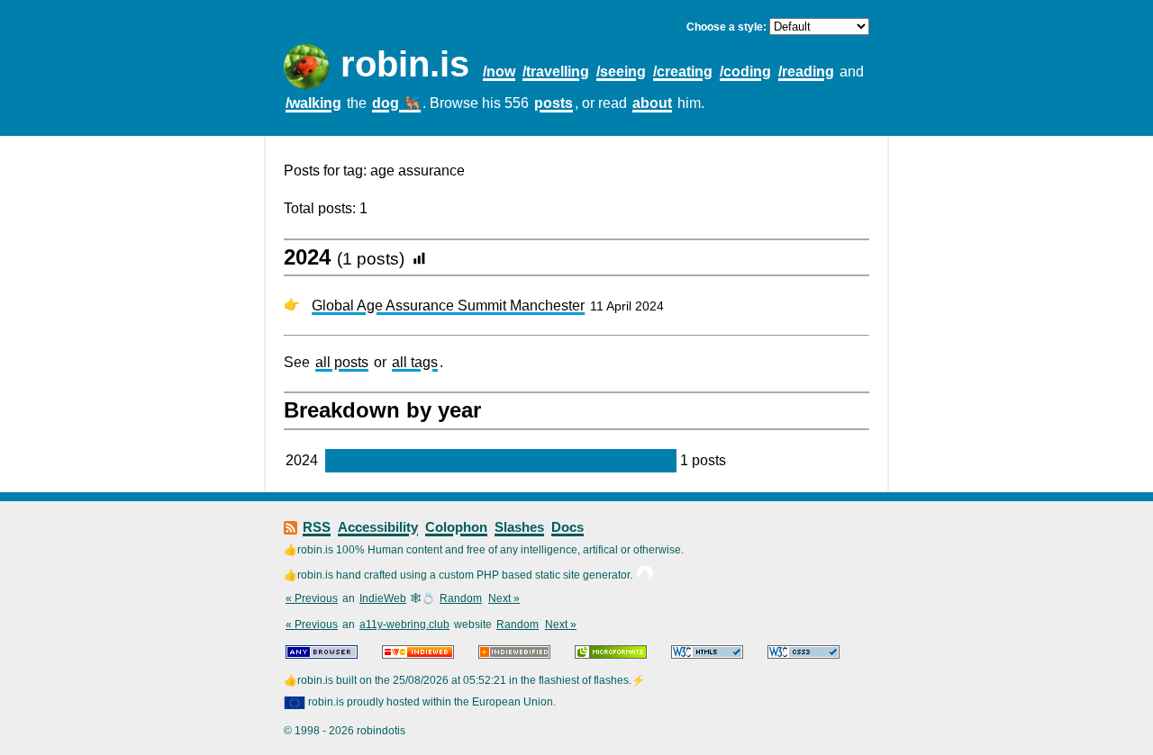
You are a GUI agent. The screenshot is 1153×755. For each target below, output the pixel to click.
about (652, 103)
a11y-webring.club (404, 624)
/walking (313, 103)
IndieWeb (382, 598)
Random (461, 598)
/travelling (555, 71)
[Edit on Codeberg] (645, 575)
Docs (567, 527)
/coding (745, 71)
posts (553, 103)
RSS (317, 527)
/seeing (621, 71)
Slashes (519, 527)
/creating (683, 71)
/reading (806, 71)
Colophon (456, 527)
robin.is (404, 64)
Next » (504, 598)
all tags (415, 362)
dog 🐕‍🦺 (396, 103)
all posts (341, 362)
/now (499, 71)
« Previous (312, 598)
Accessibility (378, 527)
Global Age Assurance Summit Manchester (448, 305)
